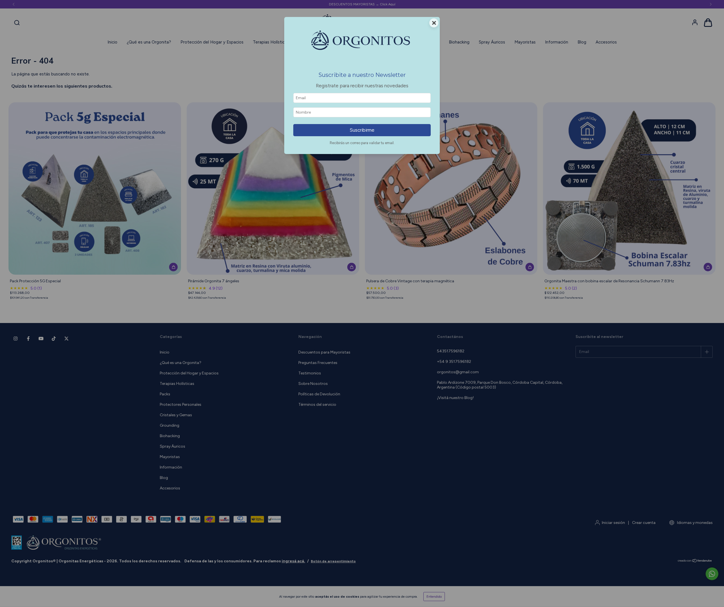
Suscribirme (362, 130)
